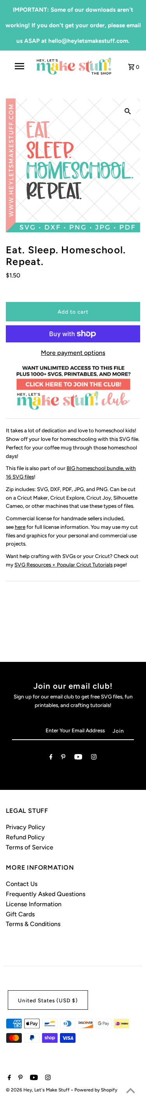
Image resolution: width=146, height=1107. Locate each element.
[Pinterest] (63, 758)
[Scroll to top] (130, 1091)
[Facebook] (51, 758)
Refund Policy (25, 837)
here (20, 527)
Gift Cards (20, 914)
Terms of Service (29, 847)
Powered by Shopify (95, 1090)
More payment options (73, 352)
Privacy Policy (25, 827)
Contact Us (21, 884)
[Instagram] (94, 758)
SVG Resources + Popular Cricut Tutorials (63, 564)
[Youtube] (78, 758)
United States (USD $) (48, 1000)
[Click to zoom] (127, 110)
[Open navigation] (19, 66)
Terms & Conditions (33, 924)
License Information (34, 904)
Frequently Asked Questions (45, 894)
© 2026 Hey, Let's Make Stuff (38, 1090)
